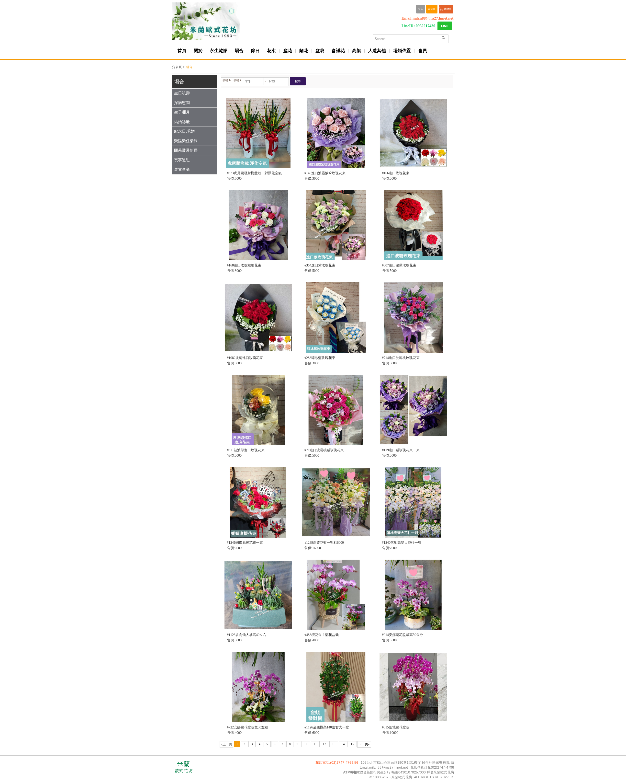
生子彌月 (182, 112)
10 (306, 744)
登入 (420, 9)
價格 (225, 80)
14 (343, 744)
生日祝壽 (182, 93)
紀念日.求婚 (184, 131)
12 (324, 744)
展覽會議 (182, 169)
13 (333, 744)
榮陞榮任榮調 (186, 141)
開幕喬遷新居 (186, 150)
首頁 (179, 67)
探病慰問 (182, 103)
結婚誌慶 (182, 122)
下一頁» (364, 744)
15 (352, 744)
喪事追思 (182, 160)
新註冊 (432, 9)
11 (315, 744)
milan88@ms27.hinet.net (433, 18)
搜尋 (298, 81)
